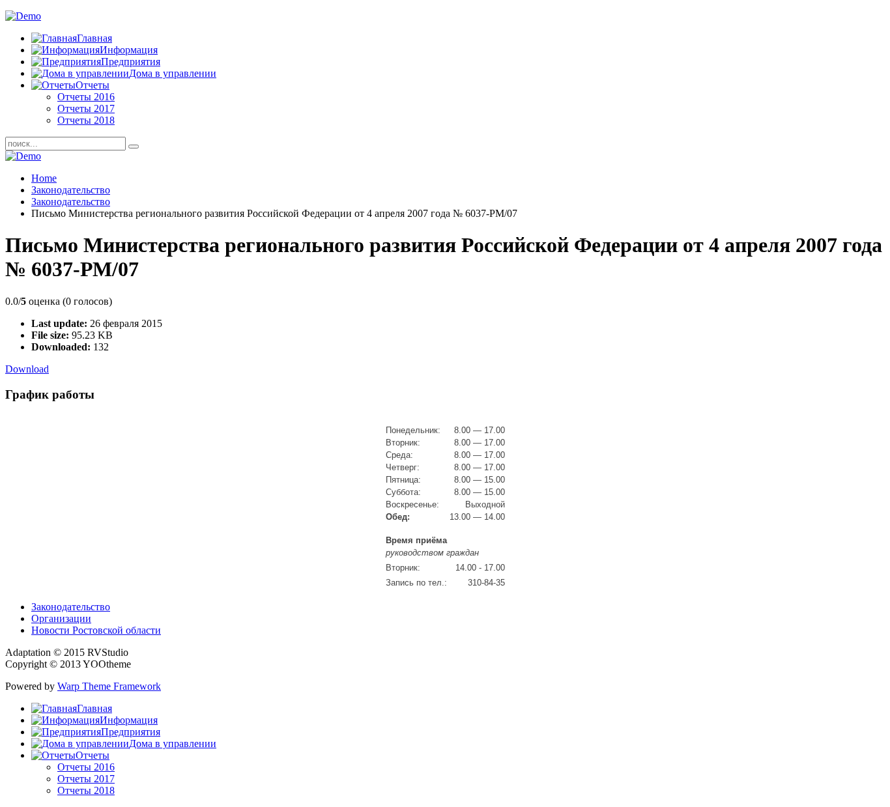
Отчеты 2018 (86, 120)
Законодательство (70, 189)
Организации (61, 618)
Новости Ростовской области (96, 630)
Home (44, 178)
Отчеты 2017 (86, 108)
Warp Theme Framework (109, 686)
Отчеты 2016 (86, 96)
